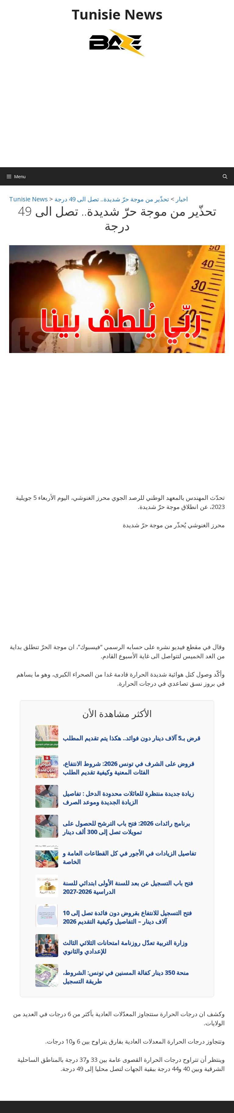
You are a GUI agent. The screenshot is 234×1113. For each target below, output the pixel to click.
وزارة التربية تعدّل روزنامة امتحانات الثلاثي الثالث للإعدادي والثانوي (125, 946)
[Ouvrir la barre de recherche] (225, 176)
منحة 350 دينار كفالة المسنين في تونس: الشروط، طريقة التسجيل (126, 976)
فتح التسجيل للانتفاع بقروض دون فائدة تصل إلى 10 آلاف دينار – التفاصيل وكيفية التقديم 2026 (127, 917)
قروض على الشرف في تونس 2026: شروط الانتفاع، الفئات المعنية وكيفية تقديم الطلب (128, 767)
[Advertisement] (117, 115)
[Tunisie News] (117, 42)
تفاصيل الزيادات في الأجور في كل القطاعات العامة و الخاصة (129, 857)
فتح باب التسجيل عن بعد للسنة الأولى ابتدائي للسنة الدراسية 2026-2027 (128, 887)
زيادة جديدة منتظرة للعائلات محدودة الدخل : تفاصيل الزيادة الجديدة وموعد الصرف (128, 797)
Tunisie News (117, 14)
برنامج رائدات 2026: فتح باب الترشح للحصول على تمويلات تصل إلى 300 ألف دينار (126, 827)
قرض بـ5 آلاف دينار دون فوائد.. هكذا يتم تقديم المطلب (131, 738)
